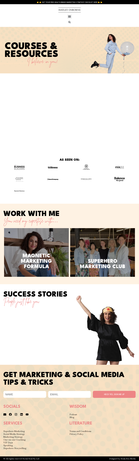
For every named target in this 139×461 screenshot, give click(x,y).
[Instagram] (16, 414)
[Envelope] (4, 414)
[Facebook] (10, 414)
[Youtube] (27, 414)
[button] (69, 16)
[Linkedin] (21, 414)
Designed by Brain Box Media (122, 458)
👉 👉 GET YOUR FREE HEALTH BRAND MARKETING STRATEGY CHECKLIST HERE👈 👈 (69, 2)
